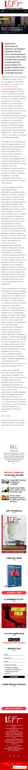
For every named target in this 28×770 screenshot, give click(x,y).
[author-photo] (14, 448)
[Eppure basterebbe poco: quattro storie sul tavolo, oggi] (5, 489)
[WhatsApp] (14, 38)
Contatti (9, 765)
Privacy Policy (14, 753)
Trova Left (18, 763)
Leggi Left (12, 763)
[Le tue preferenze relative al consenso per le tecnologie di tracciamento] (20, 767)
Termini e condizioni (14, 751)
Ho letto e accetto (13, 670)
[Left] (14, 4)
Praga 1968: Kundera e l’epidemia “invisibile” (18, 482)
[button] (2, 11)
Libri (23, 763)
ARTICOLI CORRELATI (14, 472)
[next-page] (5, 505)
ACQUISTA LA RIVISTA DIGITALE (14, 552)
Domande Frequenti (16, 765)
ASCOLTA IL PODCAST (14, 708)
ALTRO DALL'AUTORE (14, 475)
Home (2, 14)
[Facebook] (4, 38)
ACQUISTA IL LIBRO (14, 593)
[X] (9, 38)
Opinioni (6, 25)
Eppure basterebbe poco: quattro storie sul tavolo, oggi (17, 490)
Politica (11, 25)
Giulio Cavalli (5, 32)
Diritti (6, 14)
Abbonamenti (6, 763)
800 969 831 (12, 745)
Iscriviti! (14, 677)
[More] (19, 38)
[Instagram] (14, 755)
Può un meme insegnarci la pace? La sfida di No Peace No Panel (18, 498)
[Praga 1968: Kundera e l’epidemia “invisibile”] (5, 481)
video (18, 420)
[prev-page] (3, 505)
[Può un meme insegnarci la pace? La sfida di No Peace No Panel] (5, 497)
